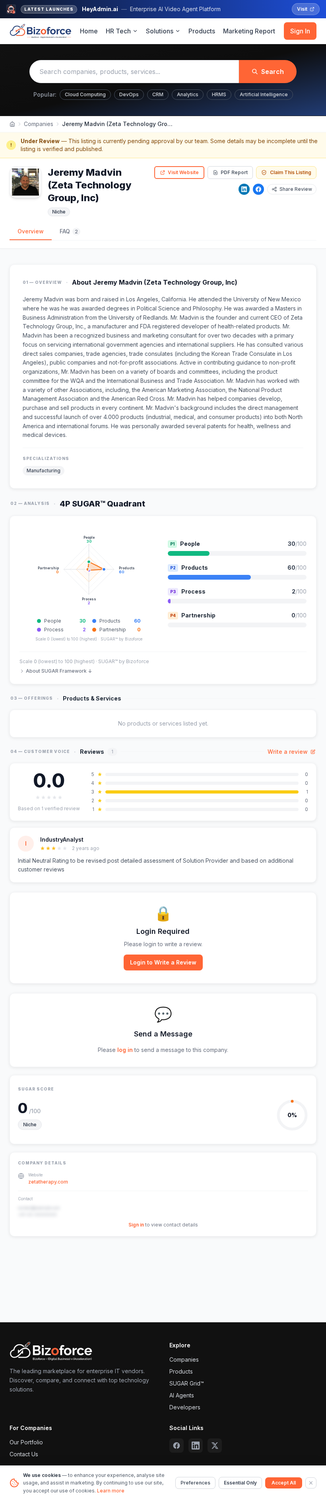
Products (201, 31)
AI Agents (181, 1395)
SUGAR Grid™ (186, 1383)
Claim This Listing (290, 172)
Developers (184, 1407)
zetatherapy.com (48, 1182)
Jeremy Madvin (43, 299)
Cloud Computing (85, 94)
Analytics (187, 94)
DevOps (129, 94)
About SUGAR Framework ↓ (59, 671)
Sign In (300, 31)
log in (125, 1049)
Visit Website (183, 172)
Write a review (288, 751)
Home (89, 31)
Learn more (110, 1491)
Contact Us (24, 1454)
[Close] (310, 1482)
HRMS (219, 94)
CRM (157, 94)
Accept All (284, 1483)
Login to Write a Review (163, 962)
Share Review (295, 189)
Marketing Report (249, 31)
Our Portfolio (26, 1442)
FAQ (69, 231)
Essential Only (240, 1483)
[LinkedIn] (244, 189)
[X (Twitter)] (215, 1445)
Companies (38, 123)
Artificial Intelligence (264, 94)
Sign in (136, 1225)
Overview (30, 231)
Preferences (195, 1483)
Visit (302, 9)
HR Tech (118, 31)
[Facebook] (258, 189)
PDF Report (234, 172)
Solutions (159, 31)
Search (272, 72)
